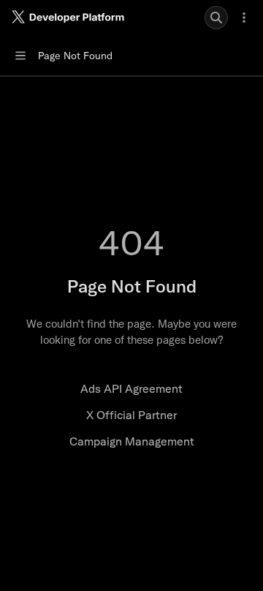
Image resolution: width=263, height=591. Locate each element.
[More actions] (244, 17)
